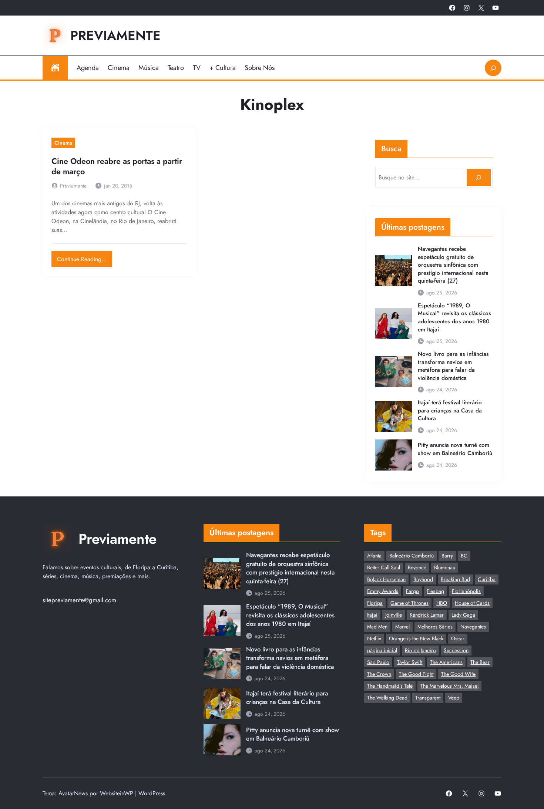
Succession (456, 650)
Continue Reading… (84, 257)
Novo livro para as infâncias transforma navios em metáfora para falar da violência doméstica (453, 366)
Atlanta (374, 555)
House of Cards (472, 603)
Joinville (393, 614)
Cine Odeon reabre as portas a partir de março (116, 166)
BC (464, 555)
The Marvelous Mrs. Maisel (449, 686)
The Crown (379, 674)
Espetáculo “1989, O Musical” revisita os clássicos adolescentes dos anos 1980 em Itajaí (454, 318)
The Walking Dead (387, 697)
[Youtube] (495, 8)
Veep (453, 697)
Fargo (412, 591)
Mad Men (377, 626)
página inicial (382, 650)
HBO (441, 603)
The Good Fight (416, 674)
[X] (481, 8)
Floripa (375, 603)
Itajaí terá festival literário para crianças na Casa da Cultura (450, 410)
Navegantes (473, 626)
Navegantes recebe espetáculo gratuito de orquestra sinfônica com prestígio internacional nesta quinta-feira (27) (453, 265)
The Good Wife (458, 674)
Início (55, 68)
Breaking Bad (455, 579)
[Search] (479, 177)
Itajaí (372, 614)
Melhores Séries (435, 626)
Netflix (374, 638)
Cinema (63, 142)
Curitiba (487, 579)
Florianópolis (466, 591)
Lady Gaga (463, 614)
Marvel (402, 626)
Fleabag (435, 591)
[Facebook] (452, 8)
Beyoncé (417, 567)
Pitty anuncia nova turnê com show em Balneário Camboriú (455, 449)
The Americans (446, 662)
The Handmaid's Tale (390, 686)
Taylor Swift (409, 662)
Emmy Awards (382, 591)
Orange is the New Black (416, 638)
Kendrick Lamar (427, 614)
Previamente (115, 35)
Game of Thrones (409, 603)
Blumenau (444, 567)
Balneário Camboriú (411, 555)
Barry (447, 555)
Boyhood (423, 579)
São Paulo (378, 662)
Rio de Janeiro (420, 650)
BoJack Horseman (386, 579)
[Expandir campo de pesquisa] (493, 68)
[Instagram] (467, 8)
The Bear (480, 662)
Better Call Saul (383, 567)
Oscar (457, 638)
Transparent (427, 697)
